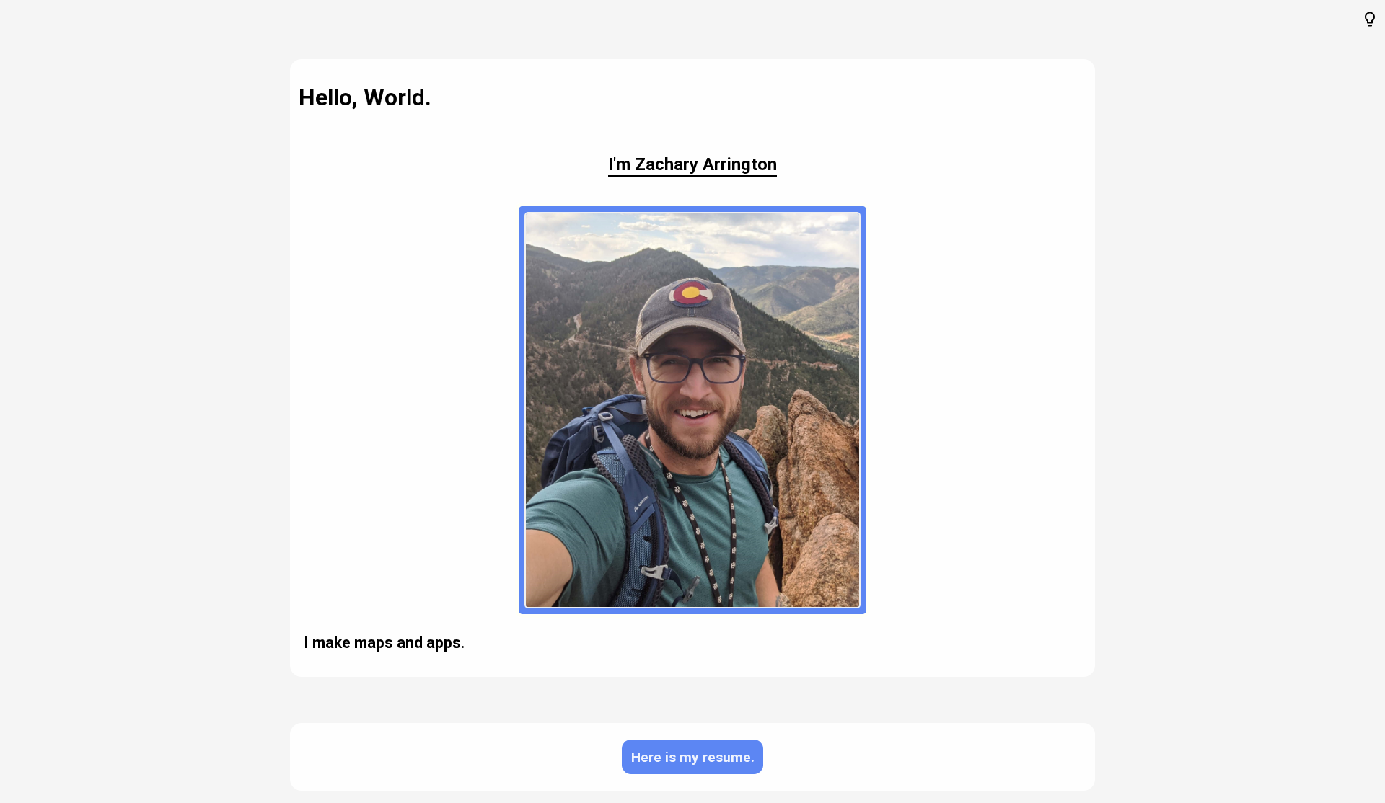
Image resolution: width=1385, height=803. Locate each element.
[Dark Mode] (1370, 20)
